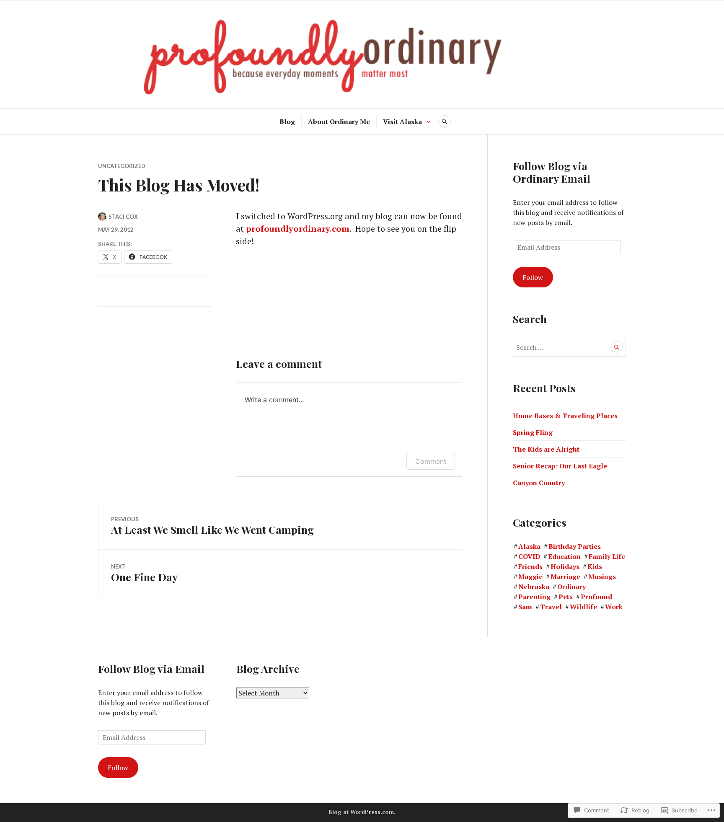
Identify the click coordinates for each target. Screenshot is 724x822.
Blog (287, 121)
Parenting (534, 596)
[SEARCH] (444, 121)
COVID (529, 556)
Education (564, 556)
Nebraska (533, 586)
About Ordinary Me (339, 121)
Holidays (565, 566)
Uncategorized (121, 166)
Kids (594, 566)
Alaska (529, 546)
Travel (551, 606)
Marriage (565, 576)
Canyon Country (539, 482)
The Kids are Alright (546, 449)
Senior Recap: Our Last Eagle (560, 465)
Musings (602, 576)
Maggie (530, 576)
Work (614, 606)
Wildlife (583, 606)
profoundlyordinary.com (297, 228)
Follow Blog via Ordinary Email (551, 172)
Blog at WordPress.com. (362, 812)
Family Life (607, 556)
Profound (596, 596)
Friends (530, 566)
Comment (430, 461)
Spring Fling (533, 432)
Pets (566, 596)
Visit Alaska (402, 121)
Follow (532, 277)
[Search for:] (569, 347)
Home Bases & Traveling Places (565, 415)
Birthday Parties (574, 546)
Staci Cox (123, 216)
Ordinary (571, 586)
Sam (525, 606)
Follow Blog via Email (151, 668)
